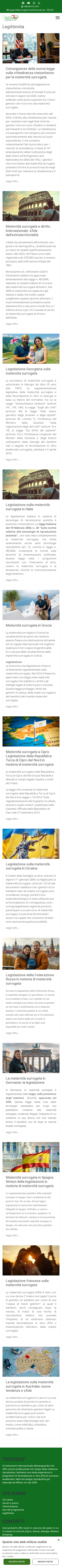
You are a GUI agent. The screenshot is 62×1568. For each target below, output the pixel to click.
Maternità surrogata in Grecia (29, 625)
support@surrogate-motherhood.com (27, 10)
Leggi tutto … (13, 181)
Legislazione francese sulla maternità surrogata (27, 1283)
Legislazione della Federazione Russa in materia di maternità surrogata (30, 979)
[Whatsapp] (39, 2)
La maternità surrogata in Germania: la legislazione (25, 1080)
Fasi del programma (13, 1509)
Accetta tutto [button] (17, 1561)
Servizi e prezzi (10, 1503)
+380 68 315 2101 (31, 6)
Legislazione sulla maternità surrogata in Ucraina (28, 866)
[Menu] (58, 17)
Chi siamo (7, 1499)
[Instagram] (34, 2)
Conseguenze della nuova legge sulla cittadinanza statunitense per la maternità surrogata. (30, 73)
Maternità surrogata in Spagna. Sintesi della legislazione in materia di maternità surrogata (30, 1181)
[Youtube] (28, 2)
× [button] (58, 1540)
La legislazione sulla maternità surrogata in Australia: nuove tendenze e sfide (29, 1386)
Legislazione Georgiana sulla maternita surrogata (28, 371)
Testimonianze (10, 1506)
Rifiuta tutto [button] (45, 1561)
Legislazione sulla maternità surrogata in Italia (28, 507)
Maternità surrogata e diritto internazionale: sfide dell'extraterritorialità (28, 230)
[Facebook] (23, 2)
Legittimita (8, 1513)
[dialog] (31, 1552)
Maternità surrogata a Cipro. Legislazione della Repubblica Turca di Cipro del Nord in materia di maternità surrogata (30, 758)
